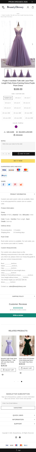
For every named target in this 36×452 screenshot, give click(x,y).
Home (18, 13)
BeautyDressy (15, 7)
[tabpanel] (9, 358)
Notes (3, 141)
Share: (3, 181)
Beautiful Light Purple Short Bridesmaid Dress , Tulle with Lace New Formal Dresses (9, 361)
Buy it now (18, 161)
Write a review (18, 315)
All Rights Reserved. (28, 433)
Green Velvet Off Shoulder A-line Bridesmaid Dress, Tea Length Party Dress (26, 360)
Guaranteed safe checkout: (11, 166)
